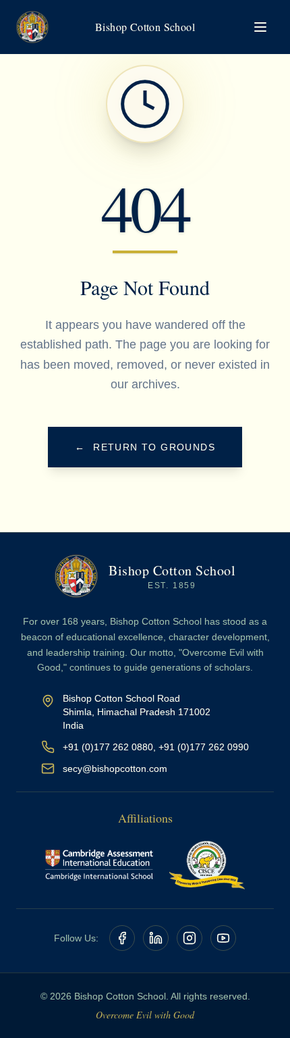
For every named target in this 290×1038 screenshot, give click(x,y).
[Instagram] (189, 938)
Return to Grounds (145, 447)
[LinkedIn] (156, 938)
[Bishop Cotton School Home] (32, 27)
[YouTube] (223, 938)
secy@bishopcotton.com (115, 768)
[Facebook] (122, 938)
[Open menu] (260, 27)
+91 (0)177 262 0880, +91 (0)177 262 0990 (156, 747)
